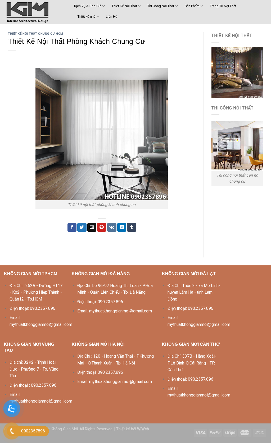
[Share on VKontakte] (111, 227)
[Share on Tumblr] (131, 227)
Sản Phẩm (192, 6)
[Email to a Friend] (91, 227)
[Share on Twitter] (81, 227)
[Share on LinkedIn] (121, 227)
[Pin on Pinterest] (101, 227)
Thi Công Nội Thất (160, 6)
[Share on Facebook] (71, 227)
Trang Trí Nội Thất (223, 6)
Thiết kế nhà (87, 17)
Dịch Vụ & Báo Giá (87, 6)
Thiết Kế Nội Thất (124, 6)
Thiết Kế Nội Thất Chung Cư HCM (35, 33)
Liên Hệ (111, 17)
